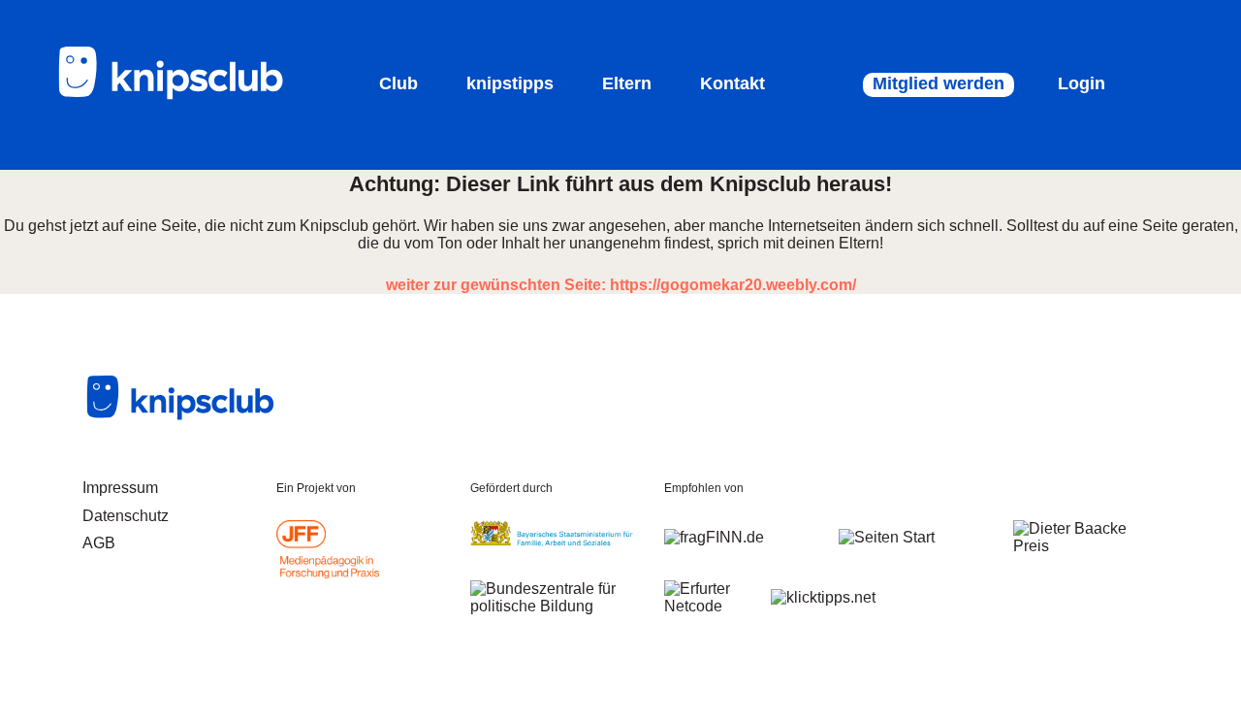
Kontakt (732, 83)
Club (398, 83)
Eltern (627, 83)
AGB (98, 543)
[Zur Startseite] (184, 96)
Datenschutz (125, 516)
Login (1081, 83)
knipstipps (510, 83)
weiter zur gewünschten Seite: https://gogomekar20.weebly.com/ (621, 285)
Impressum (120, 487)
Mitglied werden (938, 83)
